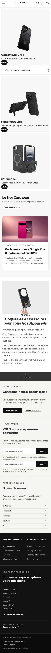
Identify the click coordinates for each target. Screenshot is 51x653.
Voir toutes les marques (14, 615)
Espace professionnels (36, 555)
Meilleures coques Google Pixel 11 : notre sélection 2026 (25, 251)
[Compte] (42, 3)
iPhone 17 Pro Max (10, 590)
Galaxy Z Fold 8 (9, 609)
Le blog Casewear (34, 551)
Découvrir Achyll (11, 627)
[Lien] (3, 3)
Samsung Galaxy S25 (11, 593)
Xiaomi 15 (6, 601)
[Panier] (47, 3)
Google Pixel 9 (8, 597)
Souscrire (41, 464)
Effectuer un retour (10, 559)
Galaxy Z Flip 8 (8, 605)
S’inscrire (41, 451)
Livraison (6, 555)
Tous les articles (12, 207)
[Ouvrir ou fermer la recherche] (37, 3)
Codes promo (32, 559)
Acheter (4, 62)
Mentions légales (9, 645)
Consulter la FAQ (33, 411)
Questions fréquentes (11, 551)
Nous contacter (12, 411)
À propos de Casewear (36, 546)
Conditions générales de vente (14, 641)
